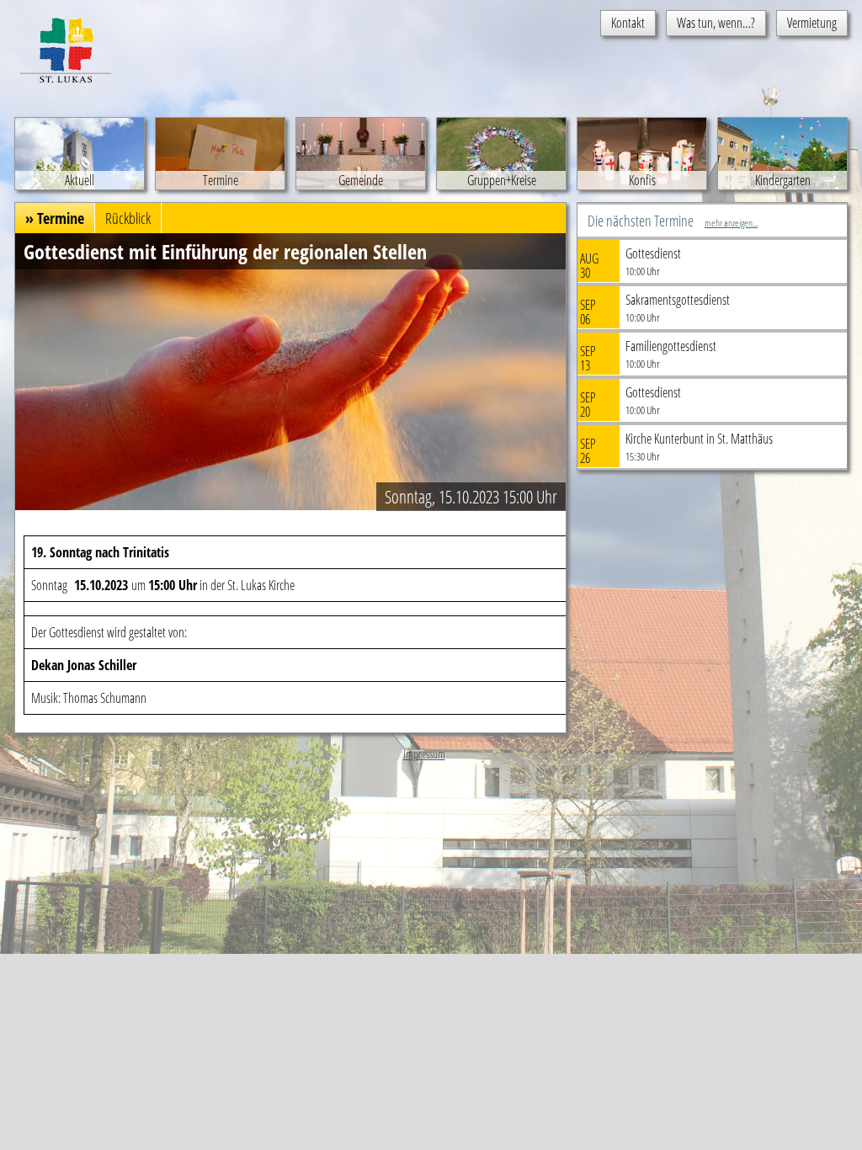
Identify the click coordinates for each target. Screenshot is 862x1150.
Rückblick (128, 218)
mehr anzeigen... (731, 223)
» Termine (54, 218)
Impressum (424, 754)
